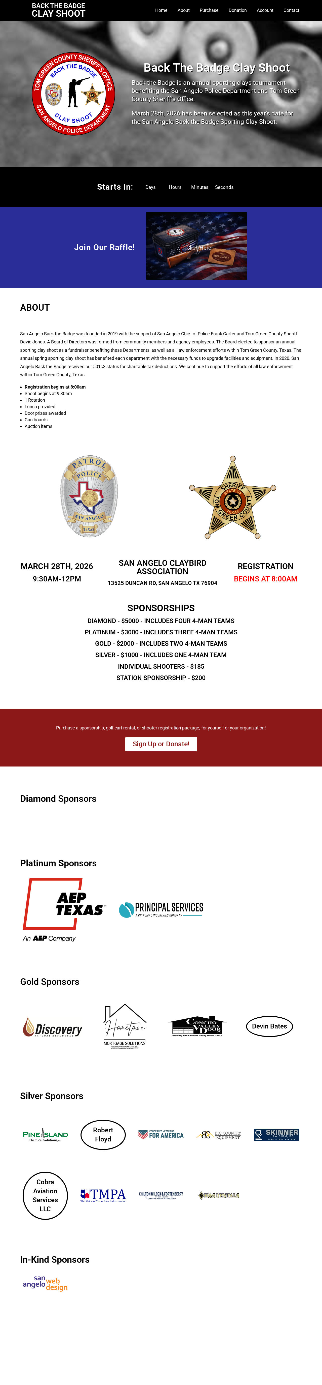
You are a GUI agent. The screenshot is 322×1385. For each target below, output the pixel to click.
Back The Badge (58, 6)
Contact (291, 10)
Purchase (209, 10)
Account (265, 10)
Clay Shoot (59, 13)
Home (161, 10)
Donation (238, 10)
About (184, 10)
